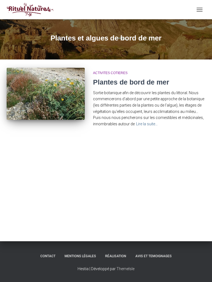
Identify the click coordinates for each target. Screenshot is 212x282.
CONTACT (47, 256)
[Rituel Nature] (32, 10)
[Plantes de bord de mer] (46, 94)
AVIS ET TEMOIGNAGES (153, 256)
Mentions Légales (80, 256)
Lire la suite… (147, 124)
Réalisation (115, 256)
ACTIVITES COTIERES (110, 73)
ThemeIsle (125, 269)
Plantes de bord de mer (131, 82)
